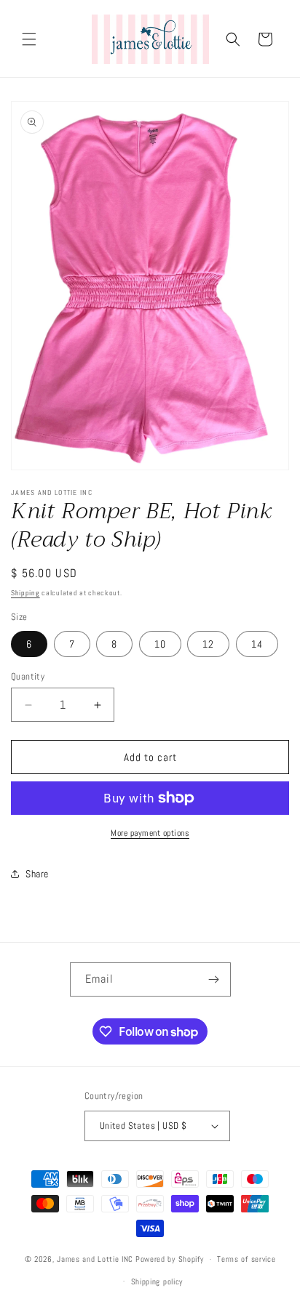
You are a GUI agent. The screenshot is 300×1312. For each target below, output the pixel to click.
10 (160, 644)
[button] (29, 39)
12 (208, 644)
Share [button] (37, 873)
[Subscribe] (214, 979)
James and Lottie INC (95, 1259)
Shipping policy (157, 1281)
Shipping (25, 592)
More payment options (150, 833)
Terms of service (246, 1259)
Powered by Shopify (169, 1259)
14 (257, 644)
